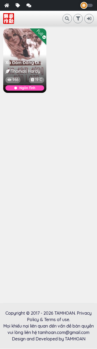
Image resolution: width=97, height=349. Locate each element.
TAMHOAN (64, 313)
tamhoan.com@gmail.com (63, 332)
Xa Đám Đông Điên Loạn (30, 62)
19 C (38, 79)
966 (15, 79)
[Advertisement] (48, 147)
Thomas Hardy (25, 71)
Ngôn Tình (27, 88)
